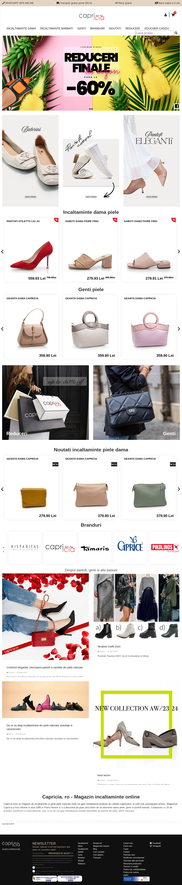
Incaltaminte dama (21, 28)
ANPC (126, 875)
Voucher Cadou (156, 28)
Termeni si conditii (130, 866)
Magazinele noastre (101, 846)
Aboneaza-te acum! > (60, 853)
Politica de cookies (131, 872)
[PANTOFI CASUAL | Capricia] (151, 161)
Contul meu (128, 843)
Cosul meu (127, 846)
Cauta (125, 849)
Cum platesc (98, 855)
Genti (81, 28)
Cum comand (98, 852)
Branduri (97, 28)
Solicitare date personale (133, 861)
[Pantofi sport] (91, 161)
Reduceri (132, 28)
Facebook (156, 843)
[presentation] (2, 252)
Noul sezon (104, 775)
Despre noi (97, 843)
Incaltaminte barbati (56, 28)
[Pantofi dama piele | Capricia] (30, 161)
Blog (95, 849)
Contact (126, 852)
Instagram (156, 846)
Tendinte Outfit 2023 (109, 646)
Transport (97, 858)
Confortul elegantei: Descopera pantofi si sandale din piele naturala (45, 667)
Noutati (115, 28)
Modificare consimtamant (133, 858)
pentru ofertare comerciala (44, 867)
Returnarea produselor (132, 864)
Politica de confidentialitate (134, 869)
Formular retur (129, 855)
